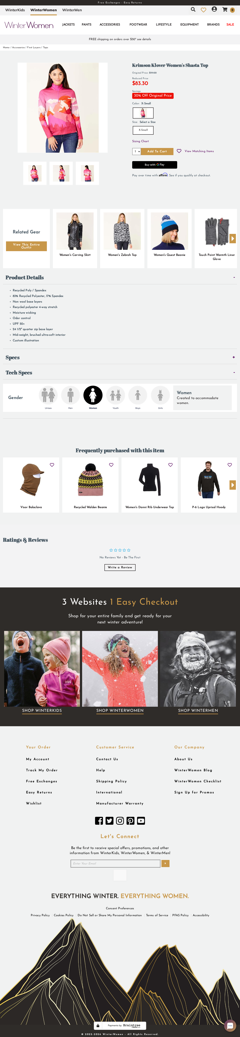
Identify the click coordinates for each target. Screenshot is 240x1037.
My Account (38, 759)
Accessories (110, 24)
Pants (86, 24)
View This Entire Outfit (26, 246)
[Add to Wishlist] (179, 151)
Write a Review (120, 567)
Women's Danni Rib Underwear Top (149, 507)
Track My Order (42, 770)
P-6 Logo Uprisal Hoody (209, 507)
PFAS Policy (180, 915)
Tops (45, 47)
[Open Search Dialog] (193, 9)
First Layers (33, 47)
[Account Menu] (214, 9)
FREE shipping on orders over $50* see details (120, 39)
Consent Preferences (120, 908)
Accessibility (201, 915)
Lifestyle (164, 24)
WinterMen (72, 10)
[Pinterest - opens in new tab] (130, 821)
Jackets (68, 24)
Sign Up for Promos (194, 792)
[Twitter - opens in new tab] (109, 821)
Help (100, 770)
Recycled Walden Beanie (90, 507)
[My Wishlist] (203, 9)
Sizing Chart (140, 141)
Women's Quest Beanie (169, 255)
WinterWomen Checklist (198, 781)
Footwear (138, 24)
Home (6, 47)
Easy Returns (39, 792)
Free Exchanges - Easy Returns (120, 3)
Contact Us (107, 759)
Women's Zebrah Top (122, 255)
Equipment (189, 24)
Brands (213, 24)
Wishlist (34, 803)
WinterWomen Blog (193, 770)
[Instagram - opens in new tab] (120, 821)
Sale (230, 24)
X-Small (143, 130)
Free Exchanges (41, 781)
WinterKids (15, 10)
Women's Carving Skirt (75, 255)
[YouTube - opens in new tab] (141, 821)
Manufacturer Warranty (120, 803)
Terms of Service (157, 915)
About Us (183, 759)
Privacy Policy (40, 915)
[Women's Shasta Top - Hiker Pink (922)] (34, 172)
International (109, 792)
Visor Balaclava (31, 507)
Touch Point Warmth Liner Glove (217, 257)
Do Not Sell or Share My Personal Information (110, 915)
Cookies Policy (64, 915)
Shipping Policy (111, 781)
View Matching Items (199, 151)
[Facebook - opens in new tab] (99, 821)
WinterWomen (43, 10)
